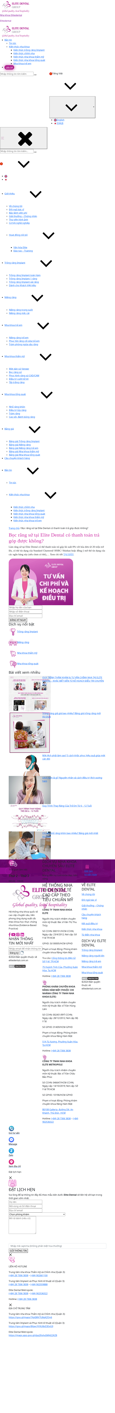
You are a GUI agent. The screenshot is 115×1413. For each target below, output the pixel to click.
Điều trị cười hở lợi (18, 378)
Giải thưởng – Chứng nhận (23, 216)
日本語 (60, 123)
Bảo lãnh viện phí (18, 212)
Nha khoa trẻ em (22, 63)
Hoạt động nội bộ (18, 234)
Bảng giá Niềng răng (20, 444)
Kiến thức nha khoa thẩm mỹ (28, 56)
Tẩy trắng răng (17, 382)
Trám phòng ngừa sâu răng (23, 344)
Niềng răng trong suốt (21, 309)
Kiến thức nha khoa (19, 46)
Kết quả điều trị (90, 923)
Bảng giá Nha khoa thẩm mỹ (24, 451)
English (60, 119)
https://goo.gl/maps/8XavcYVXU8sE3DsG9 (31, 1326)
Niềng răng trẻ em (18, 337)
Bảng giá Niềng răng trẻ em (23, 448)
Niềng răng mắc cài (19, 313)
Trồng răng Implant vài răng (24, 282)
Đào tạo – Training (23, 250)
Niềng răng (10, 297)
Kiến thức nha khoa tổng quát (29, 60)
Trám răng (14, 413)
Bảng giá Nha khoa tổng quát (24, 454)
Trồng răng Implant (14, 262)
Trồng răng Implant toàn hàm (25, 275)
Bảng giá (9, 428)
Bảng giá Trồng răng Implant (24, 441)
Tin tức (12, 43)
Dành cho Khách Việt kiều (22, 285)
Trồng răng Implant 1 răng (23, 278)
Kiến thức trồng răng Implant (29, 50)
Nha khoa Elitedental (11, 15)
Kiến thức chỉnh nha (24, 53)
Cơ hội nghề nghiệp (19, 223)
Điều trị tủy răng (17, 410)
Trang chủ (14, 528)
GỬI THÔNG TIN (18, 1250)
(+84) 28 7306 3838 (61, 976)
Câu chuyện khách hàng (17, 458)
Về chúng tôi (15, 206)
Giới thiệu (9, 193)
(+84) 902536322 (39, 1293)
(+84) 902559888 (39, 1284)
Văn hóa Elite (20, 247)
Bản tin (8, 39)
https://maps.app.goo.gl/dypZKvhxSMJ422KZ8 (33, 1335)
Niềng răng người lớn (93, 955)
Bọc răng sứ (15, 372)
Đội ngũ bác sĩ (16, 209)
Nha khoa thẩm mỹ (14, 356)
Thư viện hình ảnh (18, 219)
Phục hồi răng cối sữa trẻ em (24, 341)
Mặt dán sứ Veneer (19, 368)
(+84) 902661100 (39, 1275)
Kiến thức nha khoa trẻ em (27, 520)
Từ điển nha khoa (91, 934)
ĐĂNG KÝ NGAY (18, 620)
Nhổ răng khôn (17, 406)
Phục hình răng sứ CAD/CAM (24, 375)
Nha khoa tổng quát (15, 394)
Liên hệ (9, 67)
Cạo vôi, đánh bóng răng (22, 416)
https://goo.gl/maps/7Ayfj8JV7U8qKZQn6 (30, 1317)
